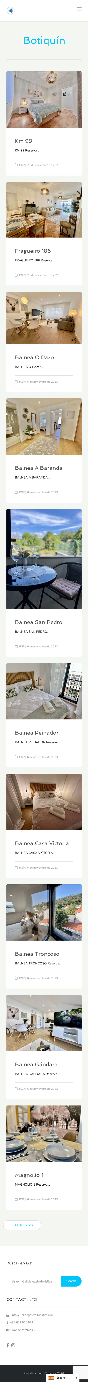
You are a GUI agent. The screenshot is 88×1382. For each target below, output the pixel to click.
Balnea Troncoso (37, 954)
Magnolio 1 (29, 1175)
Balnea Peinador (37, 733)
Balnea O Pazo (34, 357)
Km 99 (23, 141)
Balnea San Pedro (38, 622)
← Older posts (22, 1225)
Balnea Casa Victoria (42, 843)
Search (71, 1281)
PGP (22, 165)
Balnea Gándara (36, 1064)
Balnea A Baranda (38, 468)
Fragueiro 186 (33, 251)
